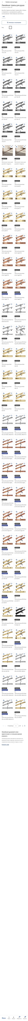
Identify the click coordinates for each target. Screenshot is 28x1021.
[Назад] (2, 2)
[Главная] (3, 1018)
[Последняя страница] (24, 725)
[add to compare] (3, 35)
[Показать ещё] (25, 2)
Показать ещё (5, 744)
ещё (4, 16)
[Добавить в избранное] (11, 35)
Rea (2, 49)
